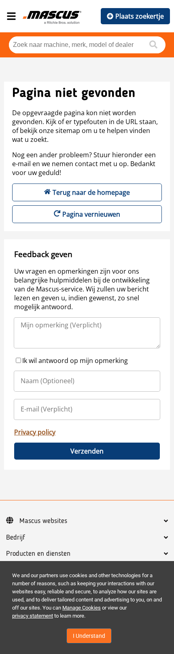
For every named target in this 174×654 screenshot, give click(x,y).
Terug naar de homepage (91, 192)
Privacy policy (34, 432)
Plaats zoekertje (139, 16)
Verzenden (87, 451)
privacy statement (32, 616)
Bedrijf (15, 537)
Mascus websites (43, 521)
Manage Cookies (81, 608)
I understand (89, 636)
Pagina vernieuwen (91, 214)
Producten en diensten (38, 553)
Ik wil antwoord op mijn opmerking (75, 360)
